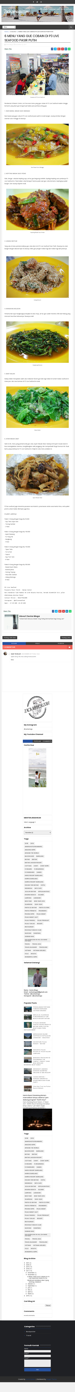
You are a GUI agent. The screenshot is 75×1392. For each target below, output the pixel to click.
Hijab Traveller (16, 654)
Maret (30, 1294)
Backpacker (29, 856)
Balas (12, 659)
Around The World (32, 853)
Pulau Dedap (41, 914)
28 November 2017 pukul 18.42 (30, 654)
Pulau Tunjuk (30, 923)
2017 (28, 1271)
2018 (26, 843)
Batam (27, 859)
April (29, 1292)
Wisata (33, 953)
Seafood (28, 933)
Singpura (37, 933)
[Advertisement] (37, 802)
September (31, 1286)
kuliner (41, 895)
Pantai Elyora (44, 907)
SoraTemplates (30, 1379)
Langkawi (37, 898)
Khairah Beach (30, 895)
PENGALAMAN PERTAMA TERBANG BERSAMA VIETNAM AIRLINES (41, 1008)
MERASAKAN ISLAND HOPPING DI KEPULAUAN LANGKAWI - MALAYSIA (42, 1036)
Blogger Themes (51, 1379)
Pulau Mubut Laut (31, 917)
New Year (28, 901)
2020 (28, 1265)
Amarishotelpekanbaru (33, 846)
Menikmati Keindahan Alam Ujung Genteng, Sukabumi (38, 1281)
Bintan (34, 859)
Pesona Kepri (29, 914)
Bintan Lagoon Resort (33, 862)
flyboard (28, 869)
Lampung (28, 898)
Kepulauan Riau (44, 891)
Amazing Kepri (30, 850)
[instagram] (41, 1)
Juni (29, 1288)
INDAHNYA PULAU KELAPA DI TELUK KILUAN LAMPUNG (42, 1051)
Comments (47, 741)
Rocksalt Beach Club (33, 930)
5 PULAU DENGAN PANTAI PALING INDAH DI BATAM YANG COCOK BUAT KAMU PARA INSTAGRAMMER (37, 1026)
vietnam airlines (39, 950)
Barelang (40, 856)
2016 (28, 1296)
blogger (14, 643)
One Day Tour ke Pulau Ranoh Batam (42, 1087)
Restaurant (29, 927)
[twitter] (37, 1)
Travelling (43, 947)
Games (39, 872)
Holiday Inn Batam (32, 885)
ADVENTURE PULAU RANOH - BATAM (40, 1043)
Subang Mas (29, 936)
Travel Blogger (31, 947)
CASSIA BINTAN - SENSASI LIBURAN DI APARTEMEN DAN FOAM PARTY (41, 1079)
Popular (37, 741)
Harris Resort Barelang (34, 882)
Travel (27, 944)
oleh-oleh (38, 904)
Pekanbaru (43, 911)
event (36, 866)
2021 (28, 1263)
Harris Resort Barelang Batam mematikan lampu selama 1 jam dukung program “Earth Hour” (36, 1097)
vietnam (28, 950)
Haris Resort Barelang (33, 875)
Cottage (28, 866)
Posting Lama (66, 638)
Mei (29, 1290)
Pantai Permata (30, 911)
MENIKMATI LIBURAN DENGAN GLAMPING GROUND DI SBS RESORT (42, 1070)
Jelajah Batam (30, 891)
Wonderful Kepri (31, 957)
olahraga (28, 904)
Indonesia (28, 888)
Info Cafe (38, 888)
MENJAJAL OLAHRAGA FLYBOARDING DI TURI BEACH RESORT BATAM (41, 1016)
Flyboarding (39, 869)
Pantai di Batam (31, 907)
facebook (61, 643)
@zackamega (28, 729)
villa (27, 953)
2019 (32, 843)
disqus (37, 643)
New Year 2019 (39, 901)
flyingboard (29, 872)
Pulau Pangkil (30, 920)
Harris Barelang (31, 879)
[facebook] (33, 1)
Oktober (30, 1284)
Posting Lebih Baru (10, 638)
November (31, 1274)
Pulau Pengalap (43, 920)
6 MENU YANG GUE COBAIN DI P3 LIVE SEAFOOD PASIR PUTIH (38, 1277)
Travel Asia (36, 944)
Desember (31, 1273)
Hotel (43, 885)
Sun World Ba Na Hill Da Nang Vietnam (36, 940)
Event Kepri (45, 866)
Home (6, 31)
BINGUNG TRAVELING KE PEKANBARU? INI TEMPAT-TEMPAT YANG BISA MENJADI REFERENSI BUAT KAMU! (37, 1061)
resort (40, 923)
